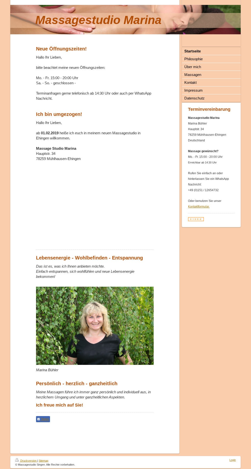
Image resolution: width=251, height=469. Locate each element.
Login (232, 459)
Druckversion (28, 460)
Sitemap (43, 460)
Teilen (44, 419)
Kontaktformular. (199, 206)
